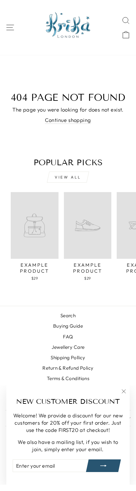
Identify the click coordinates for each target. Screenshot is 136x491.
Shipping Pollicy (68, 358)
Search (68, 315)
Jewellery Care (68, 347)
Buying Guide (68, 326)
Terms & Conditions (68, 378)
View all (68, 177)
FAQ (68, 337)
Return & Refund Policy (67, 368)
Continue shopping (68, 120)
